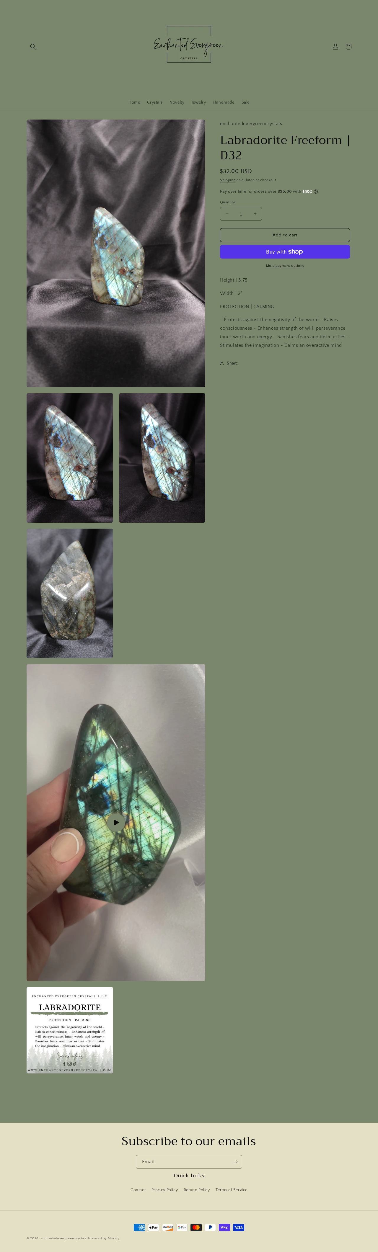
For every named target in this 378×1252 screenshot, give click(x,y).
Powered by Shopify (104, 1238)
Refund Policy (197, 1190)
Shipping (228, 180)
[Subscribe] (235, 1162)
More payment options (285, 266)
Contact (138, 1190)
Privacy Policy (164, 1190)
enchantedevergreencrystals (64, 1238)
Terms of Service (231, 1190)
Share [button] (232, 363)
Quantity (227, 202)
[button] (33, 46)
